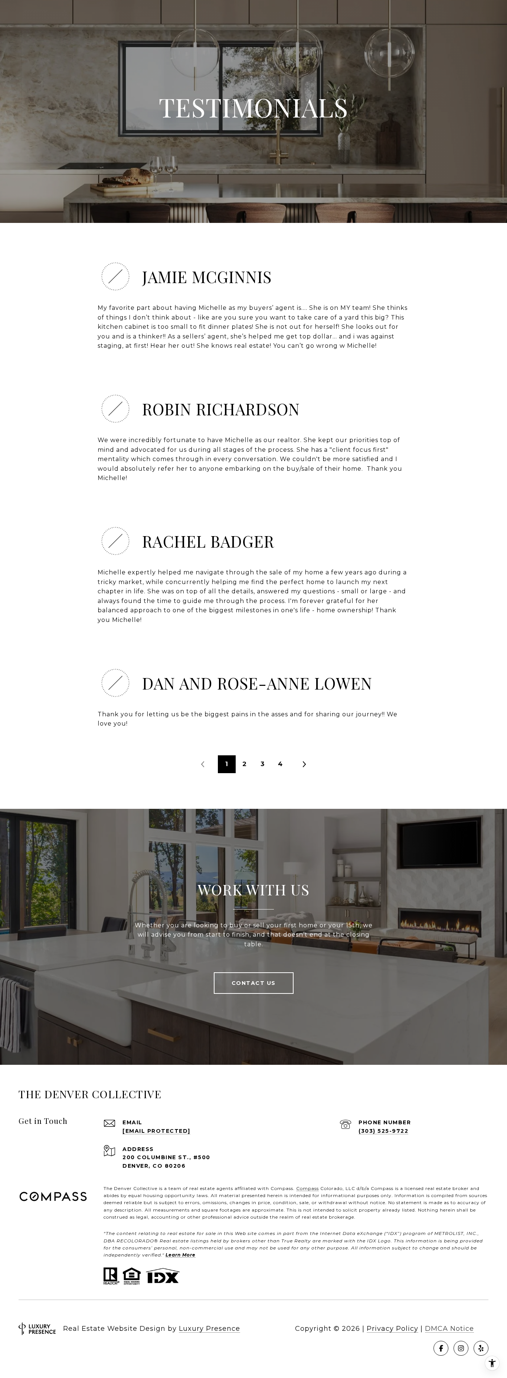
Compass (307, 1188)
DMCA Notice (449, 1328)
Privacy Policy (392, 1328)
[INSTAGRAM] (461, 1348)
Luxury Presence (209, 1328)
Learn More (181, 1255)
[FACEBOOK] (441, 1348)
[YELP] (481, 1348)
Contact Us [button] (254, 983)
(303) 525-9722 (383, 1131)
